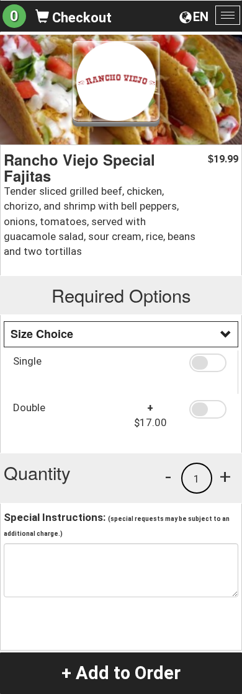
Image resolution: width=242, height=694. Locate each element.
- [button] (168, 476)
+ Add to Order (121, 672)
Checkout (80, 17)
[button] (209, 363)
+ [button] (225, 476)
